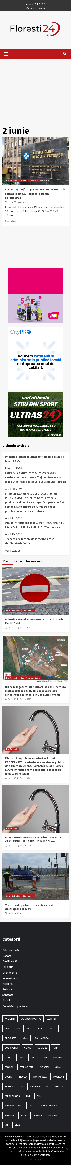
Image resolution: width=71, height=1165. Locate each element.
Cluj (25, 1038)
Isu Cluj (59, 1086)
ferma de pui (26, 1067)
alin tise (51, 1019)
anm (7, 1028)
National (7, 983)
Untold (52, 1115)
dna (33, 1057)
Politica (7, 989)
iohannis (35, 1086)
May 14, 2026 (25, 627)
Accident (10, 1019)
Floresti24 (12, 627)
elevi (44, 1057)
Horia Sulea (40, 1076)
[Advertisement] (35, 90)
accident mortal (31, 1019)
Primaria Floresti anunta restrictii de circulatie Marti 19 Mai (34, 459)
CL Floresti (11, 1038)
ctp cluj (9, 1057)
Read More (10, 221)
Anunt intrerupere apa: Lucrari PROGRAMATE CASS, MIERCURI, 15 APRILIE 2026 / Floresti (34, 525)
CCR (40, 1028)
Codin (10, 202)
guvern (9, 1076)
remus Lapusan (49, 1105)
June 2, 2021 (22, 202)
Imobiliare (58, 1076)
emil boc (57, 1057)
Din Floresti (11, 180)
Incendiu (9, 1086)
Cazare (6, 955)
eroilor (9, 1067)
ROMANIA (10, 1115)
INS (22, 1086)
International (10, 978)
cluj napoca (41, 1038)
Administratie (13, 610)
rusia (24, 1115)
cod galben (11, 1048)
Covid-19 (42, 1048)
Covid (27, 1048)
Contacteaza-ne (35, 8)
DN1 (22, 1057)
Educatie (7, 966)
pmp (28, 1096)
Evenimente (9, 972)
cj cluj (52, 1028)
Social (23, 180)
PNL (39, 1096)
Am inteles (35, 1159)
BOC (29, 1028)
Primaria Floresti (14, 1105)
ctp (55, 1048)
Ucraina (37, 1115)
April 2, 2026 (25, 913)
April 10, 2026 (25, 845)
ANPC (18, 1028)
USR (7, 1125)
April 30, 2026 (25, 699)
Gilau (58, 1067)
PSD (32, 1105)
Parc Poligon (12, 1096)
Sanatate (7, 994)
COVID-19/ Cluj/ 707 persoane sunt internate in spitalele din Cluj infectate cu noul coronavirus (35, 193)
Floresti (44, 1067)
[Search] (64, 53)
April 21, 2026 (25, 778)
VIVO (17, 1125)
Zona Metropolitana (39, 180)
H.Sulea (23, 1076)
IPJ (47, 1086)
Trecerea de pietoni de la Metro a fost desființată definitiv (29, 541)
